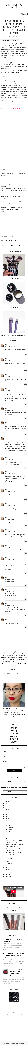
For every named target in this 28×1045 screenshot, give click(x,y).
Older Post (22, 663)
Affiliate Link (15, 40)
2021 (6, 805)
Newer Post (6, 663)
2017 (6, 814)
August (8, 829)
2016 (6, 816)
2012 (6, 872)
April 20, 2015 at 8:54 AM (10, 346)
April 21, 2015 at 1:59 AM (10, 579)
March (8, 861)
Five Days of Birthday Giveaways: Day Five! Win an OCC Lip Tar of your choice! (13, 955)
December (9, 821)
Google (14, 1033)
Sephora (7, 63)
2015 (6, 818)
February (8, 863)
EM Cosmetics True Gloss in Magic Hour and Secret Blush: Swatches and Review (14, 909)
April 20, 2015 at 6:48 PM (10, 459)
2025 (6, 801)
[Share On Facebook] (9, 240)
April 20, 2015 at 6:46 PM (10, 440)
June (7, 834)
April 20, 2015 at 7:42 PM (10, 473)
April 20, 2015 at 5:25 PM (10, 410)
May (7, 836)
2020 (6, 807)
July (7, 832)
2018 (6, 812)
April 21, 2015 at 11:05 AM (10, 605)
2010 (6, 876)
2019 (6, 810)
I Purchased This (5, 40)
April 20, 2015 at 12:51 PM (10, 390)
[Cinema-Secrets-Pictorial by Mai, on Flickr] (14, 137)
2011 (6, 874)
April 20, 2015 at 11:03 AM (10, 360)
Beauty (8, 245)
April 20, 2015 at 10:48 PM (10, 547)
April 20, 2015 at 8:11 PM (10, 519)
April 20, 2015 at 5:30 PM (10, 424)
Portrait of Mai (14, 6)
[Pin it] (15, 240)
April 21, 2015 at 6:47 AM (10, 591)
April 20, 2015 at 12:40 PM (10, 376)
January (8, 865)
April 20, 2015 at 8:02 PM (10, 491)
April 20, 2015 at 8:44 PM (10, 531)
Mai (6, 344)
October (8, 825)
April (7, 838)
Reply (25, 354)
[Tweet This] (6, 240)
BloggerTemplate (21, 1043)
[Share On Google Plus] (12, 240)
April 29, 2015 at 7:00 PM (10, 621)
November (9, 823)
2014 (6, 867)
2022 (6, 803)
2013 (6, 869)
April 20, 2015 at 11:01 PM (10, 559)
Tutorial (19, 245)
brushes (13, 245)
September (9, 827)
